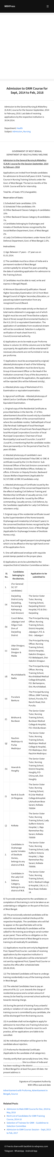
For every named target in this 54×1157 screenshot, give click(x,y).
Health (20, 128)
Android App (31, 1150)
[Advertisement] (27, 48)
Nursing (27, 131)
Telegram (8, 1150)
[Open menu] (48, 6)
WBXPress (9, 6)
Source (14, 1093)
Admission (17, 131)
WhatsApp (19, 1150)
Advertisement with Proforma (17, 1090)
